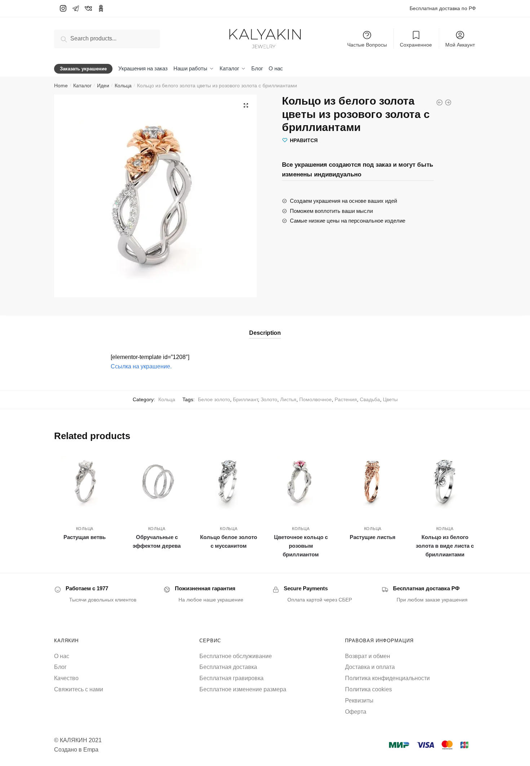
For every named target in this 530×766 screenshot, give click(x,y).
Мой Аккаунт (460, 45)
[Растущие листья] (372, 481)
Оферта (355, 712)
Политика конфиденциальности (387, 678)
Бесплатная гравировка (231, 678)
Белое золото (214, 399)
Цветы (390, 399)
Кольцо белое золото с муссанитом (228, 541)
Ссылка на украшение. (141, 366)
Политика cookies (368, 689)
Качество (66, 678)
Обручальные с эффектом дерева (157, 541)
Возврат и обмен (367, 656)
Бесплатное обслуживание (235, 656)
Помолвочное (315, 399)
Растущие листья (373, 537)
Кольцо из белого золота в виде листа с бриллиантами (445, 546)
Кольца (123, 85)
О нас (61, 656)
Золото (269, 399)
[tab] (265, 327)
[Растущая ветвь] (84, 481)
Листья (288, 399)
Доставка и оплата (370, 667)
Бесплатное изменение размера (242, 689)
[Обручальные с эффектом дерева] (156, 481)
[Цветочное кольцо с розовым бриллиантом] (300, 481)
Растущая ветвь (84, 537)
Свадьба (370, 399)
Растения (346, 399)
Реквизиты (359, 700)
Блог (60, 667)
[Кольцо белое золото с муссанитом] (229, 481)
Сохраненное (416, 45)
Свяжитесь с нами (78, 689)
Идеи (103, 85)
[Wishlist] (104, 461)
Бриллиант (245, 399)
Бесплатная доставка (228, 667)
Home (61, 85)
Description (265, 333)
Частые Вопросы (367, 45)
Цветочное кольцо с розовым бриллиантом (301, 546)
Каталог (82, 85)
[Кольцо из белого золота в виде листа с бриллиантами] (445, 481)
